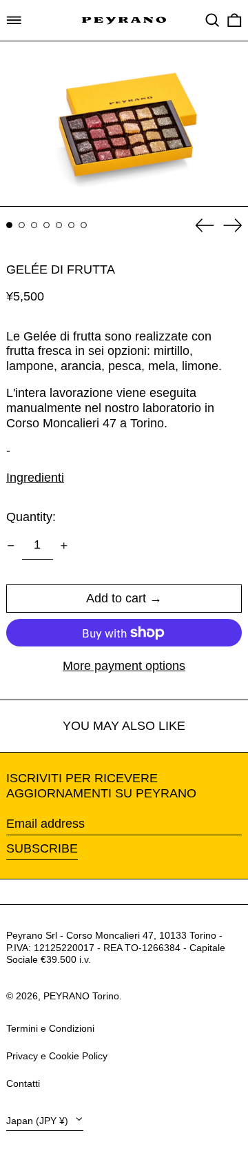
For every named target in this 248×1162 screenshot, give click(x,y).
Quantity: (31, 517)
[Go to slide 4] (46, 225)
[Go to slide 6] (71, 225)
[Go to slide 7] (84, 225)
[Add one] (64, 546)
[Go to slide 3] (34, 225)
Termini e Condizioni (50, 1028)
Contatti (23, 1083)
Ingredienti (35, 478)
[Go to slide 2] (22, 225)
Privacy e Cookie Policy (56, 1055)
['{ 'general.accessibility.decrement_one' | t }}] (11, 546)
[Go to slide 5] (59, 225)
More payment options (124, 666)
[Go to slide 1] (9, 225)
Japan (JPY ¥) (38, 1120)
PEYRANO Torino (81, 995)
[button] (212, 20)
